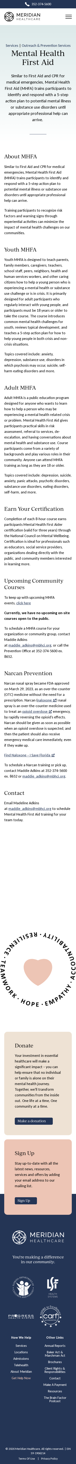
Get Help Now (21, 1378)
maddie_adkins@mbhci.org (29, 645)
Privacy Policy (49, 1458)
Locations (21, 1352)
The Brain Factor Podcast (55, 1399)
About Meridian (21, 1371)
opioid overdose (35, 711)
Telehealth (21, 1365)
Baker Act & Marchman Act (55, 1354)
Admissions (21, 1358)
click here (23, 603)
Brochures (55, 1362)
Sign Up (24, 1200)
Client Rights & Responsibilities (55, 1370)
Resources (55, 1391)
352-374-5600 (41, 4)
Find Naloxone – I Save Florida (27, 755)
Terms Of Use (26, 1458)
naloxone (44, 700)
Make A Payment (55, 1384)
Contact (55, 1378)
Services (12, 45)
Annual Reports (55, 1345)
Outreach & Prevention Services (46, 45)
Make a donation (32, 1121)
